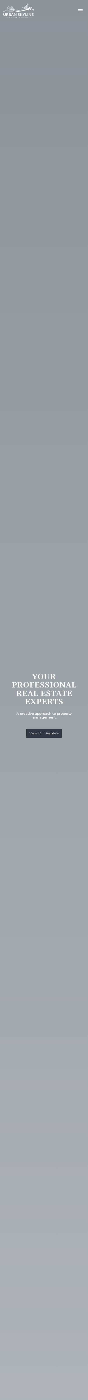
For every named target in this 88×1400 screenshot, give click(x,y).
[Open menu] (80, 10)
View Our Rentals (44, 733)
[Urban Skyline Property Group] (19, 10)
